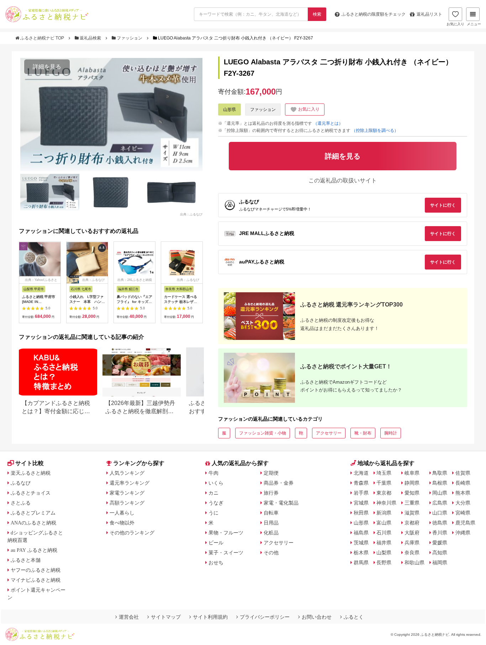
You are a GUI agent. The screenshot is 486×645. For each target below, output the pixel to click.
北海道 (361, 472)
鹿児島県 (465, 522)
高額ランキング (127, 502)
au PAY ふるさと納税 (34, 550)
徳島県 (439, 522)
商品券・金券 (279, 482)
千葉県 (383, 482)
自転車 (271, 512)
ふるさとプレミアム (33, 512)
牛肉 (213, 472)
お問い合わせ (317, 617)
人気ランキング (127, 472)
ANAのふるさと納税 (33, 522)
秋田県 (361, 512)
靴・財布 (362, 433)
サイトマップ (166, 617)
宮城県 (361, 502)
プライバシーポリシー (265, 617)
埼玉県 (383, 472)
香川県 (439, 532)
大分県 (462, 502)
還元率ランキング (129, 482)
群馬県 (361, 562)
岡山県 (439, 492)
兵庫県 (412, 542)
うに (213, 512)
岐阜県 (412, 472)
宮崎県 (462, 512)
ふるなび (21, 482)
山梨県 (383, 552)
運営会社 (129, 617)
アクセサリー (329, 433)
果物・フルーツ (225, 532)
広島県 (439, 502)
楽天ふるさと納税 (31, 472)
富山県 (383, 522)
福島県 (361, 532)
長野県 (383, 562)
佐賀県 (462, 472)
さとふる (21, 502)
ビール (215, 542)
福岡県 (439, 562)
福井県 (383, 542)
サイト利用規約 (210, 617)
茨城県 (361, 542)
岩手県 (361, 492)
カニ (213, 492)
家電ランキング (127, 492)
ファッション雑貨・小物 (262, 433)
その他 (271, 552)
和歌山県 (414, 562)
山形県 (229, 109)
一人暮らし (122, 512)
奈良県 (412, 552)
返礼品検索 (90, 38)
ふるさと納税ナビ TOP (42, 38)
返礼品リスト (429, 14)
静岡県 (412, 482)
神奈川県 (386, 502)
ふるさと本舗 (26, 560)
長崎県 (462, 482)
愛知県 (412, 492)
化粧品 (271, 532)
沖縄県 (462, 532)
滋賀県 (412, 512)
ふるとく (354, 617)
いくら (215, 482)
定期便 (271, 472)
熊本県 (462, 492)
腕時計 (390, 433)
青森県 (361, 482)
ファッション (129, 38)
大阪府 (412, 532)
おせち (215, 562)
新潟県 (383, 512)
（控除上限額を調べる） (375, 130)
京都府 (412, 522)
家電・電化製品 (281, 502)
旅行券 (271, 492)
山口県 (439, 512)
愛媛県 (439, 542)
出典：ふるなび (191, 214)
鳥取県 (439, 472)
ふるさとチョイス (31, 492)
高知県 (439, 552)
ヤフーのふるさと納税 (35, 569)
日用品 (271, 522)
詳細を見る (47, 67)
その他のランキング (132, 532)
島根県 (439, 482)
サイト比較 (29, 463)
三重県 (412, 502)
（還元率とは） (328, 123)
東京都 (383, 492)
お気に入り (455, 24)
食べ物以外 (122, 522)
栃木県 (361, 552)
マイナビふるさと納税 (35, 579)
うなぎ (215, 502)
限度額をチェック (374, 14)
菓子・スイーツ (225, 552)
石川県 (383, 532)
